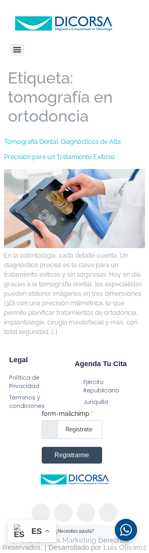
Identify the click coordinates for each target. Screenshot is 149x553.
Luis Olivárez (125, 547)
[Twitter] (86, 512)
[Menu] (17, 50)
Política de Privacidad (24, 382)
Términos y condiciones (27, 402)
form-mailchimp (67, 414)
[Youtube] (108, 512)
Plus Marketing (71, 540)
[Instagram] (63, 512)
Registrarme (71, 455)
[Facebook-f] (40, 512)
